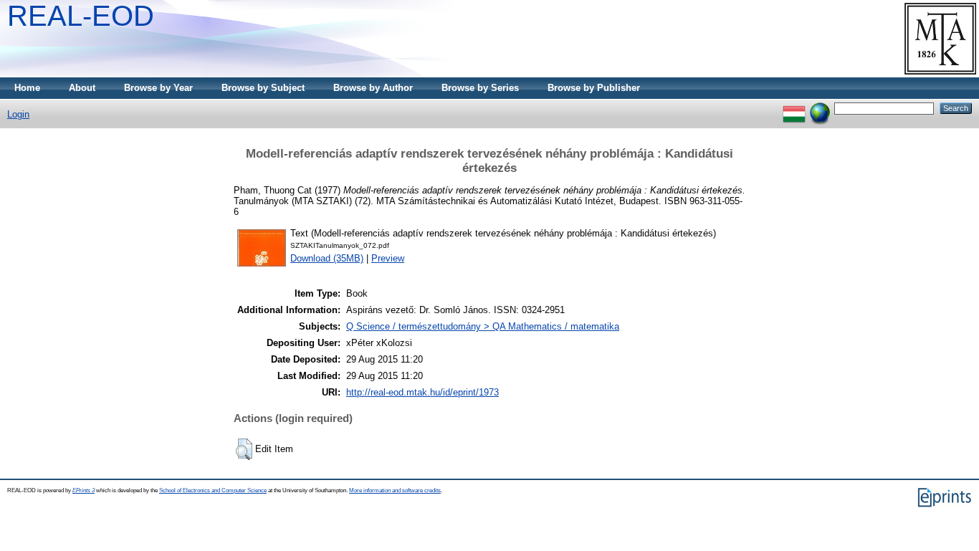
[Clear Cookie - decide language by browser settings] (819, 107)
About (82, 87)
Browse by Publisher (594, 87)
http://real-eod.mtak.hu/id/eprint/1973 (422, 392)
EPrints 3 (83, 490)
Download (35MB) (326, 258)
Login (18, 114)
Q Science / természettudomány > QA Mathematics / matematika (482, 326)
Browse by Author (373, 87)
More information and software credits (395, 490)
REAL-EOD (80, 16)
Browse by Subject (263, 87)
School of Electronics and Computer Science (213, 490)
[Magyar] (794, 107)
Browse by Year (158, 87)
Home (27, 87)
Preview (387, 258)
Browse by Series (480, 87)
